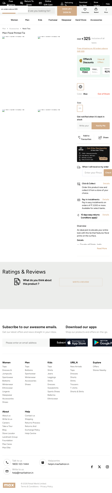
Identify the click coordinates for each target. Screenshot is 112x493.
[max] (10, 485)
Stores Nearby (99, 370)
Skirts (50, 381)
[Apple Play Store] (77, 343)
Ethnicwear (7, 388)
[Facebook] (91, 466)
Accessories (14, 29)
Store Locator (8, 433)
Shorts (73, 377)
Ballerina (51, 395)
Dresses (51, 384)
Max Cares (7, 444)
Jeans (50, 373)
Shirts (50, 370)
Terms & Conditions (30, 486)
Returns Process (32, 423)
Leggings (52, 377)
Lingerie (6, 391)
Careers (6, 423)
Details (102, 157)
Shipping (29, 419)
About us (6, 415)
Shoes (5, 402)
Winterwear (7, 384)
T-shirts (73, 388)
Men (4, 29)
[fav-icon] (85, 10)
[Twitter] (99, 466)
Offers (96, 366)
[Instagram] (107, 466)
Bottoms (6, 381)
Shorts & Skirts (77, 391)
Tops (4, 366)
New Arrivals (76, 366)
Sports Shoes (54, 391)
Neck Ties (26, 29)
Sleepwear (7, 395)
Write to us (7, 419)
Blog (4, 430)
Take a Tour (7, 426)
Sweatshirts (53, 388)
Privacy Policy (46, 486)
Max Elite (6, 447)
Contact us (30, 415)
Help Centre (30, 433)
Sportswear (7, 377)
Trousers (74, 384)
